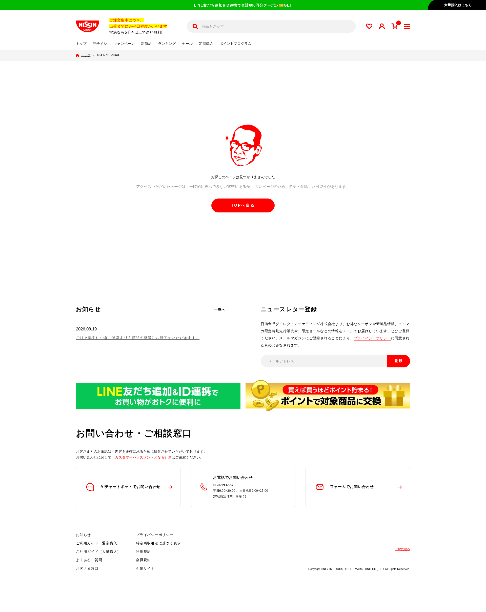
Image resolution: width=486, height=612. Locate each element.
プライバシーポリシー (372, 338)
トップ (81, 44)
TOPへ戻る (243, 205)
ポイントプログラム (235, 44)
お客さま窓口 (87, 568)
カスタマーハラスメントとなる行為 (143, 457)
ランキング (167, 44)
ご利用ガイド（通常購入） (98, 543)
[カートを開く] (394, 26)
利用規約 (143, 551)
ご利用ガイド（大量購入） (98, 551)
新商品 (146, 44)
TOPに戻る (402, 549)
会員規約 (143, 560)
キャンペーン (124, 44)
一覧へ (219, 309)
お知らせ (83, 535)
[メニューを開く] (407, 26)
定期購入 (206, 44)
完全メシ (100, 44)
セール (187, 44)
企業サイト (145, 568)
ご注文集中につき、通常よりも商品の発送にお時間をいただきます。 (137, 337)
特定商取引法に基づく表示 (158, 543)
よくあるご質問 (89, 560)
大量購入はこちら (458, 5)
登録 (398, 361)
